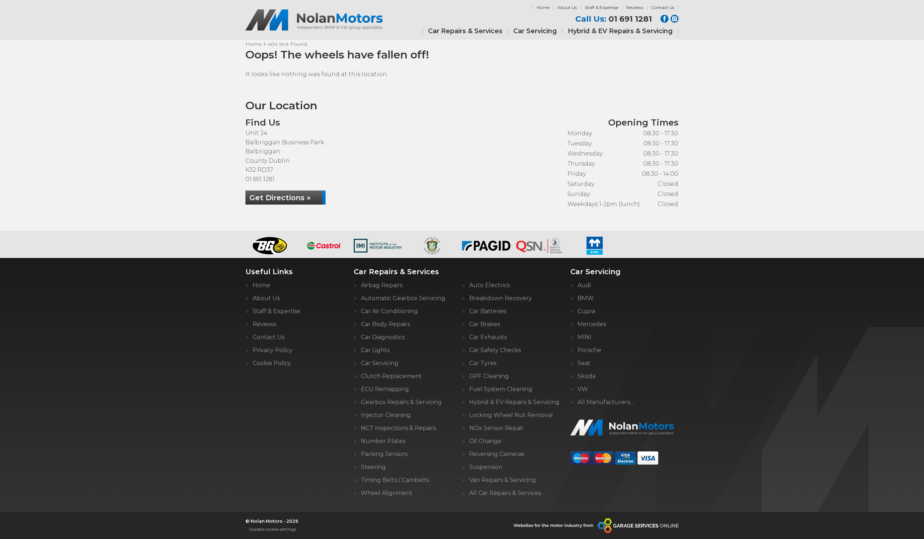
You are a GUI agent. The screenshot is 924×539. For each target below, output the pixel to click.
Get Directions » (280, 197)
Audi (584, 285)
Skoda (587, 376)
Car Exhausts (488, 337)
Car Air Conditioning (389, 311)
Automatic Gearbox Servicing (403, 298)
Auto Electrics (489, 285)
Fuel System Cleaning (500, 389)
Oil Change (485, 441)
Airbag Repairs (381, 285)
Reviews (634, 7)
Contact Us (662, 7)
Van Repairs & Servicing (502, 480)
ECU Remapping (385, 389)
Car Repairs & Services (465, 31)
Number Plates (383, 441)
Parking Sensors (384, 454)
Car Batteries (487, 311)
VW (583, 389)
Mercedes (592, 324)
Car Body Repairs (385, 324)
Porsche (589, 350)
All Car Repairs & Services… (507, 493)
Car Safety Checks (495, 350)
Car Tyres (482, 363)
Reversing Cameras (496, 454)
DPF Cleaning (489, 376)
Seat (584, 363)
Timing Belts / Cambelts (395, 480)
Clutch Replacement (391, 376)
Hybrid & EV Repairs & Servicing (620, 31)
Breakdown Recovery (500, 298)
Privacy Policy (272, 350)
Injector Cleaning (386, 415)
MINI (584, 337)
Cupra (586, 311)
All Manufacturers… (606, 402)
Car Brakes (484, 324)
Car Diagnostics (383, 337)
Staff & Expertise (601, 7)
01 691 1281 (613, 19)
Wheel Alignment (387, 493)
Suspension (485, 467)
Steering (373, 467)
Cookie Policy (272, 363)
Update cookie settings (272, 529)
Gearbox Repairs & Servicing (401, 402)
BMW (586, 298)
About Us (567, 7)
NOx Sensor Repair (496, 428)
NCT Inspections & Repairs (398, 428)
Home (543, 7)
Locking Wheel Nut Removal (511, 415)
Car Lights (375, 350)
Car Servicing (535, 31)
